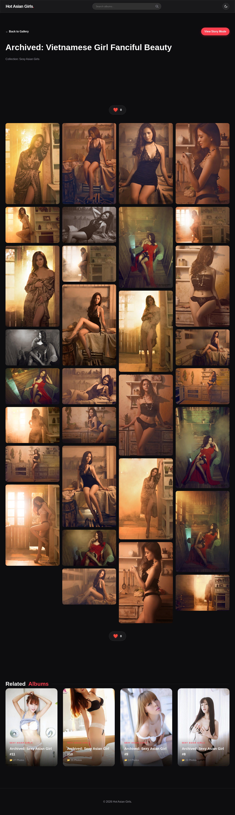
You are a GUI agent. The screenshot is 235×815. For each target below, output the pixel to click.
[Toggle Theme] (225, 6)
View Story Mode (215, 31)
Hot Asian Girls (20, 6)
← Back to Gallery (17, 31)
